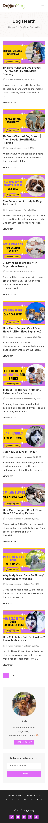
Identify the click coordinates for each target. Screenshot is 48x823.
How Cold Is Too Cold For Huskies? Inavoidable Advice (24, 639)
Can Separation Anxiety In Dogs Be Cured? (22, 203)
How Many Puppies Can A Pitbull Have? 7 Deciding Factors (23, 512)
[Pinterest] (24, 817)
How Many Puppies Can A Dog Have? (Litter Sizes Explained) (22, 330)
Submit (23, 773)
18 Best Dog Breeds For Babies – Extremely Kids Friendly (23, 392)
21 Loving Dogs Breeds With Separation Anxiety (20, 264)
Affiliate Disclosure (16, 799)
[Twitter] (11, 817)
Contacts (36, 799)
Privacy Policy (35, 795)
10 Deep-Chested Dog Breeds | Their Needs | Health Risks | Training (22, 140)
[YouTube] (18, 817)
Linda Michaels (15, 79)
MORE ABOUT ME (24, 742)
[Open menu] (43, 6)
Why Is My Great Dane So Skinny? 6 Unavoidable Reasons (24, 577)
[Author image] (4, 79)
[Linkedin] (30, 817)
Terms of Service (14, 795)
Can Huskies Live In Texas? (20, 452)
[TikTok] (36, 817)
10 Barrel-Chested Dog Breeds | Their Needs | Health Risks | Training (22, 71)
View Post (9, 103)
